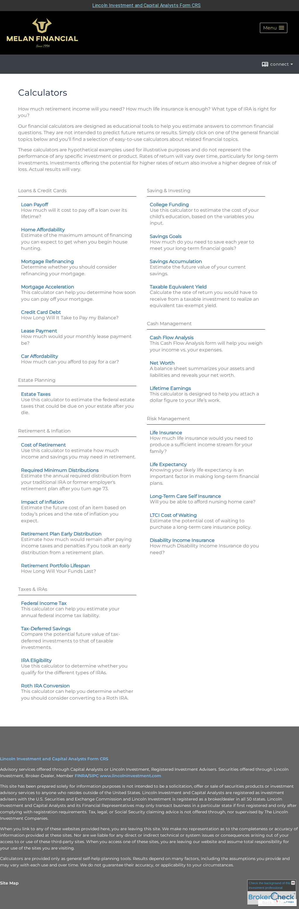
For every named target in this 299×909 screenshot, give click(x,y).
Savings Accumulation (176, 261)
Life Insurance (166, 432)
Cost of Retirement (43, 445)
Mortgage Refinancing (47, 261)
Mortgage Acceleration (47, 287)
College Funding (169, 204)
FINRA (81, 775)
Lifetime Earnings (170, 388)
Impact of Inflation (42, 502)
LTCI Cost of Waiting (173, 515)
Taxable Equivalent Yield (178, 287)
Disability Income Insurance (182, 540)
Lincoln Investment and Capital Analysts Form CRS (146, 5)
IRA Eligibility (36, 660)
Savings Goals (166, 236)
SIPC (94, 775)
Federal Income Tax (44, 603)
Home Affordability (43, 229)
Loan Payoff (34, 204)
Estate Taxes (36, 394)
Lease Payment (39, 331)
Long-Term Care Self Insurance (185, 496)
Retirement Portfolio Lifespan (55, 565)
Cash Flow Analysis (172, 337)
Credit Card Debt (41, 312)
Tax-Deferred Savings (46, 628)
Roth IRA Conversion (45, 686)
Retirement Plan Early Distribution (61, 534)
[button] (273, 28)
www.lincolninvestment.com (130, 775)
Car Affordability (39, 356)
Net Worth (162, 363)
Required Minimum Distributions (60, 470)
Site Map (9, 883)
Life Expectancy (168, 464)
